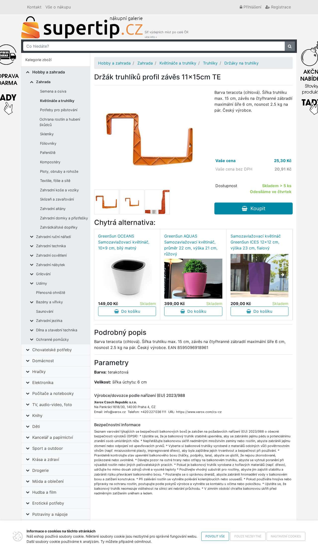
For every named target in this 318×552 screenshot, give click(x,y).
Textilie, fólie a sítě (55, 180)
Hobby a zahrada (48, 71)
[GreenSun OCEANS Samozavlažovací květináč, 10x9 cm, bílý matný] (127, 276)
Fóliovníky (48, 143)
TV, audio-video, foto (52, 404)
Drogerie (40, 470)
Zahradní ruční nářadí (53, 237)
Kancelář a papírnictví (52, 437)
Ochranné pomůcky (52, 339)
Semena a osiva (53, 91)
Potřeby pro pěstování (58, 110)
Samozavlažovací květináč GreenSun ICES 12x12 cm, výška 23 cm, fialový (256, 242)
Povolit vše (215, 536)
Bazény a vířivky (49, 302)
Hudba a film (44, 492)
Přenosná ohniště (50, 292)
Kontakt (34, 6)
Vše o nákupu (58, 6)
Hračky (39, 371)
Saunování (44, 311)
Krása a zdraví (45, 459)
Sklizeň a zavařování (57, 199)
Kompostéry (50, 162)
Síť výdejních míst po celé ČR (166, 34)
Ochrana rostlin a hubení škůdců (60, 122)
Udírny (41, 283)
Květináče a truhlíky (57, 101)
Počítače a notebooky (53, 393)
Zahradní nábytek (50, 265)
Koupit (256, 208)
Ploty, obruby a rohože (59, 171)
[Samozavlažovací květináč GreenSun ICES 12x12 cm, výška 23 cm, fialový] (259, 275)
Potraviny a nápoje (50, 514)
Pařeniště (47, 152)
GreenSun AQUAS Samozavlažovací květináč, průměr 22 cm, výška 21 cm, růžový (190, 245)
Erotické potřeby (48, 503)
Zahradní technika (51, 246)
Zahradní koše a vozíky (59, 190)
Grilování (43, 274)
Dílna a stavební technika (56, 330)
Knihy (37, 415)
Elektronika (42, 382)
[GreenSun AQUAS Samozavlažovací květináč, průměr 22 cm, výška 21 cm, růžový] (193, 279)
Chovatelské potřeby (52, 349)
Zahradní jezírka (49, 320)
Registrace (280, 6)
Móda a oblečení (48, 481)
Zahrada (43, 82)
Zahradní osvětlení (51, 255)
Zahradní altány (53, 209)
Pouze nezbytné (247, 536)
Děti (36, 426)
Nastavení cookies (286, 536)
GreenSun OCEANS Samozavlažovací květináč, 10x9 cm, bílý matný (123, 242)
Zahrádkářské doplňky (59, 227)
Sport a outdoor (47, 448)
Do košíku (129, 311)
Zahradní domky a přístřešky (64, 218)
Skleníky (47, 134)
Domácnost (43, 360)
